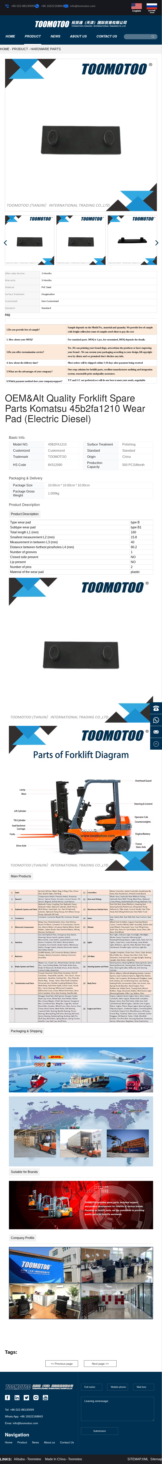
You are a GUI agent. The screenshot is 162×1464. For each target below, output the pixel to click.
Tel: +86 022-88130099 (19, 1409)
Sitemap (156, 1459)
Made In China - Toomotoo (63, 1459)
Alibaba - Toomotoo (27, 1459)
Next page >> (100, 1363)
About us (78, 36)
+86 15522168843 (52, 6)
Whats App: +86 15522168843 (24, 1416)
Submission (99, 1431)
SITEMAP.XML (137, 1459)
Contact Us (106, 36)
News (55, 36)
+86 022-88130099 (23, 6)
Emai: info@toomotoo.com (21, 1423)
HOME (4, 49)
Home (10, 36)
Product (33, 36)
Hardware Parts (46, 49)
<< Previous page (62, 1363)
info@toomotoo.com (82, 6)
